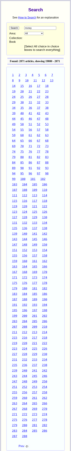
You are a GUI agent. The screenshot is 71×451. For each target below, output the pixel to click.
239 (14, 370)
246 (44, 376)
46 (30, 118)
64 (14, 140)
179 (14, 288)
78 (47, 151)
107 (14, 190)
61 (30, 135)
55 (22, 129)
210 (44, 326)
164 (24, 266)
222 (44, 343)
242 (44, 370)
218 (44, 337)
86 (30, 162)
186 (44, 294)
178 (44, 283)
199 (14, 315)
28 (47, 97)
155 (14, 255)
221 (34, 343)
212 (24, 332)
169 (34, 272)
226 (44, 348)
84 (14, 162)
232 (24, 359)
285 (34, 430)
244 (24, 376)
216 (24, 337)
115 (14, 200)
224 (24, 348)
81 (30, 157)
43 (47, 113)
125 (34, 211)
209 (34, 326)
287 (14, 436)
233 (34, 359)
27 (38, 97)
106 (44, 184)
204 (24, 321)
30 (22, 102)
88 (47, 162)
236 (24, 365)
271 (14, 414)
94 (14, 173)
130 (44, 217)
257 (34, 392)
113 (34, 195)
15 (22, 86)
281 (34, 425)
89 (14, 168)
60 (22, 135)
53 (47, 124)
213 (34, 332)
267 (14, 408)
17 (38, 86)
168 (24, 272)
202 (44, 315)
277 (34, 419)
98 (47, 173)
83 (47, 157)
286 (44, 430)
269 (34, 408)
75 (22, 151)
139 (14, 233)
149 (34, 244)
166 (44, 266)
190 (44, 299)
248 (24, 381)
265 (34, 403)
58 (47, 129)
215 (14, 337)
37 (38, 107)
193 (34, 304)
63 (47, 135)
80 (22, 157)
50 (22, 124)
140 (24, 233)
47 (38, 118)
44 (14, 118)
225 (34, 348)
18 (47, 86)
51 (30, 124)
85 (22, 162)
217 (34, 337)
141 (34, 233)
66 (30, 140)
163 (14, 266)
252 (24, 387)
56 (30, 129)
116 (24, 200)
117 (34, 200)
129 (34, 217)
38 (47, 107)
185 (34, 294)
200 (24, 315)
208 (24, 326)
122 (44, 206)
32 (38, 102)
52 (38, 124)
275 (14, 419)
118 (44, 200)
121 (34, 206)
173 (34, 277)
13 (51, 80)
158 (44, 255)
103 (14, 184)
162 (44, 261)
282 (44, 425)
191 (14, 304)
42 (38, 113)
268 (24, 408)
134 (44, 222)
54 (14, 129)
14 (14, 86)
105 (34, 184)
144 (24, 239)
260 (24, 398)
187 (14, 299)
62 (38, 135)
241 (34, 370)
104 (24, 184)
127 (14, 217)
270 (44, 408)
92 (38, 168)
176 (24, 283)
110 (44, 190)
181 (34, 288)
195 (14, 310)
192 (24, 304)
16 (30, 86)
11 (35, 80)
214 (44, 332)
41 (30, 113)
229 (34, 354)
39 (14, 113)
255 (14, 392)
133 (34, 222)
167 (14, 272)
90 (22, 168)
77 (38, 151)
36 (30, 107)
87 (38, 162)
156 (24, 255)
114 (44, 195)
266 (44, 403)
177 (34, 283)
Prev (21, 446)
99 (14, 179)
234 (44, 359)
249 (34, 381)
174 (44, 277)
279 (14, 425)
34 (14, 107)
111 (14, 195)
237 (34, 365)
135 (14, 228)
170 (44, 272)
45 (22, 118)
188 (24, 299)
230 (44, 354)
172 (24, 277)
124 (24, 211)
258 (44, 392)
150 (44, 244)
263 (14, 403)
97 (38, 173)
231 (14, 359)
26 (30, 97)
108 (24, 190)
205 (34, 321)
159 (14, 261)
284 (24, 430)
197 (34, 310)
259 (14, 398)
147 (14, 244)
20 (22, 91)
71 (30, 146)
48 (47, 118)
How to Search (27, 17)
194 (44, 304)
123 (14, 211)
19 (14, 91)
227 (14, 354)
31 (30, 102)
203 (14, 321)
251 (14, 387)
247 (14, 381)
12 (43, 80)
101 (33, 179)
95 (22, 173)
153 (34, 250)
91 (30, 168)
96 (30, 173)
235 (14, 365)
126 (44, 211)
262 (44, 398)
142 (44, 233)
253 (34, 387)
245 (34, 376)
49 (14, 124)
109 (34, 190)
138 (44, 228)
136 (24, 228)
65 (22, 140)
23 (47, 91)
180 (24, 288)
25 (22, 97)
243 (14, 376)
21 (30, 91)
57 (38, 129)
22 (38, 91)
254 (44, 387)
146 (44, 239)
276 (24, 419)
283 (14, 430)
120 (24, 206)
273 (34, 414)
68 (47, 140)
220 (24, 343)
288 (24, 436)
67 (38, 140)
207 (14, 326)
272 (24, 414)
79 (14, 157)
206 (44, 321)
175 (14, 283)
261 (34, 398)
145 (34, 239)
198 (44, 310)
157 (34, 255)
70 (22, 146)
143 (14, 239)
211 (14, 332)
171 (14, 277)
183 (14, 294)
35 (22, 107)
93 (47, 168)
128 (24, 217)
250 (44, 381)
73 (47, 146)
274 (44, 414)
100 (23, 179)
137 (34, 228)
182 (44, 288)
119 (14, 206)
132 (24, 222)
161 (34, 261)
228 (24, 354)
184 (24, 294)
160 (24, 261)
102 (42, 179)
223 (14, 348)
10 (27, 80)
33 (47, 102)
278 (44, 419)
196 (24, 310)
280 (24, 425)
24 (14, 97)
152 (24, 250)
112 (24, 195)
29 (14, 102)
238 (44, 365)
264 (24, 403)
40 (22, 113)
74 (14, 151)
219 (14, 343)
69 (14, 146)
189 (34, 299)
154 (44, 250)
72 (38, 146)
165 (34, 266)
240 (24, 370)
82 (38, 157)
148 (24, 244)
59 (14, 135)
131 (14, 222)
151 (14, 250)
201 (34, 315)
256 (24, 392)
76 (30, 151)
